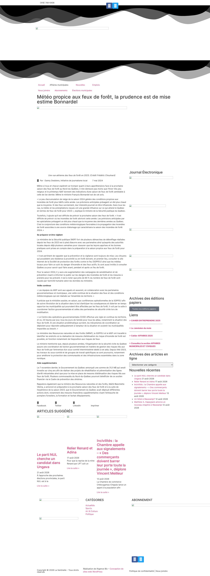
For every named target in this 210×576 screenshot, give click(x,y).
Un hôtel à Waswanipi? (144, 399)
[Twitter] (115, 6)
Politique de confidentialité (141, 571)
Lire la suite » (43, 486)
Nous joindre (44, 90)
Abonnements (61, 90)
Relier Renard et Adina (79, 450)
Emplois (96, 85)
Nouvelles (80, 85)
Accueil (41, 85)
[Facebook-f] (109, 6)
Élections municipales (82, 90)
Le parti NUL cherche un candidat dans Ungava (48, 461)
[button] (46, 404)
